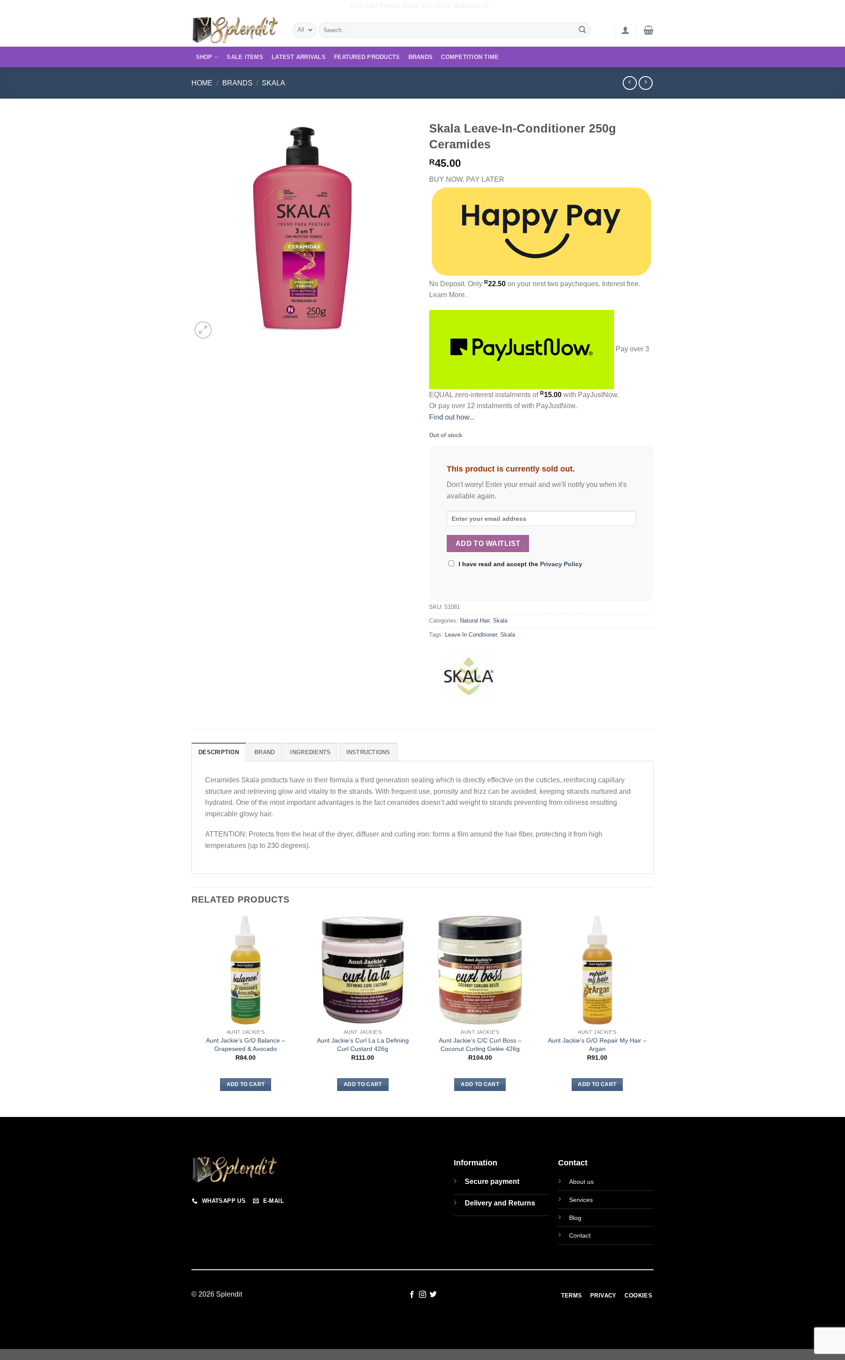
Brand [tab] (264, 752)
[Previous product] (645, 83)
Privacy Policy (561, 564)
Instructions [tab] (368, 752)
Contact (580, 1235)
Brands (420, 57)
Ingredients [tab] (310, 752)
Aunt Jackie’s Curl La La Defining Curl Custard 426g (363, 1044)
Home (202, 83)
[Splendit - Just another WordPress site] (235, 30)
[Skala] (468, 675)
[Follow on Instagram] (422, 1295)
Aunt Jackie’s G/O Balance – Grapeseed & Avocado (245, 1044)
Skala (273, 83)
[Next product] (629, 83)
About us (581, 1181)
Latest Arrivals (299, 57)
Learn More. (448, 295)
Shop (204, 57)
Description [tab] (218, 752)
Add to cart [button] (246, 1084)
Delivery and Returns (500, 1203)
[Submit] (582, 29)
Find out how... (451, 417)
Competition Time (470, 57)
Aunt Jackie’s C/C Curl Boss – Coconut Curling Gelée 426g (480, 1044)
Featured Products (367, 57)
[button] (625, 30)
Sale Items (245, 57)
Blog (575, 1217)
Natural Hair (474, 620)
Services (581, 1199)
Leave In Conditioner (471, 634)
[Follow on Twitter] (433, 1295)
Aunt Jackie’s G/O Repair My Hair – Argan (597, 1044)
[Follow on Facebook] (411, 1295)
